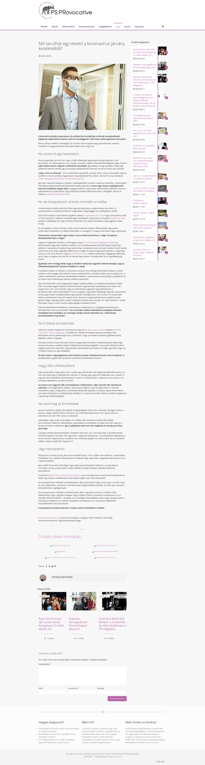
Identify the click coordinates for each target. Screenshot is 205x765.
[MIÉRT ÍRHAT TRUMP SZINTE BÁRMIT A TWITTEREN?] (105, 558)
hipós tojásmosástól (96, 330)
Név (41, 688)
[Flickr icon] (161, 762)
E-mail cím (73, 688)
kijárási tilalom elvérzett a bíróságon (63, 475)
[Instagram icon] (163, 762)
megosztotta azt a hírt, (94, 215)
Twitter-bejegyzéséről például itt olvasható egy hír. (60, 178)
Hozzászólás (45, 664)
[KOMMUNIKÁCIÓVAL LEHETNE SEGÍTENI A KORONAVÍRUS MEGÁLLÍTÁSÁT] (60, 546)
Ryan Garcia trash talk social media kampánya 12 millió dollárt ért (51, 624)
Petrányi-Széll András (48, 517)
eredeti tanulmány (79, 253)
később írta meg (117, 218)
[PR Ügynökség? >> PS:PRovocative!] (65, 10)
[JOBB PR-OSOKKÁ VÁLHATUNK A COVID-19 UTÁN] (60, 558)
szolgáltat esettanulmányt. (57, 194)
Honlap (100, 688)
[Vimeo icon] (159, 762)
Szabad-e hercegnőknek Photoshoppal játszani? (78, 624)
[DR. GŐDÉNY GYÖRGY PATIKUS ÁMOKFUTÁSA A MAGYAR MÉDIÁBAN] (60, 552)
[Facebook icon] (156, 762)
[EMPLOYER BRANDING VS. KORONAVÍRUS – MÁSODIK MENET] (105, 552)
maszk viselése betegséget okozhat (99, 242)
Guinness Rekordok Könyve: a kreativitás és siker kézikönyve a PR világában (112, 624)
